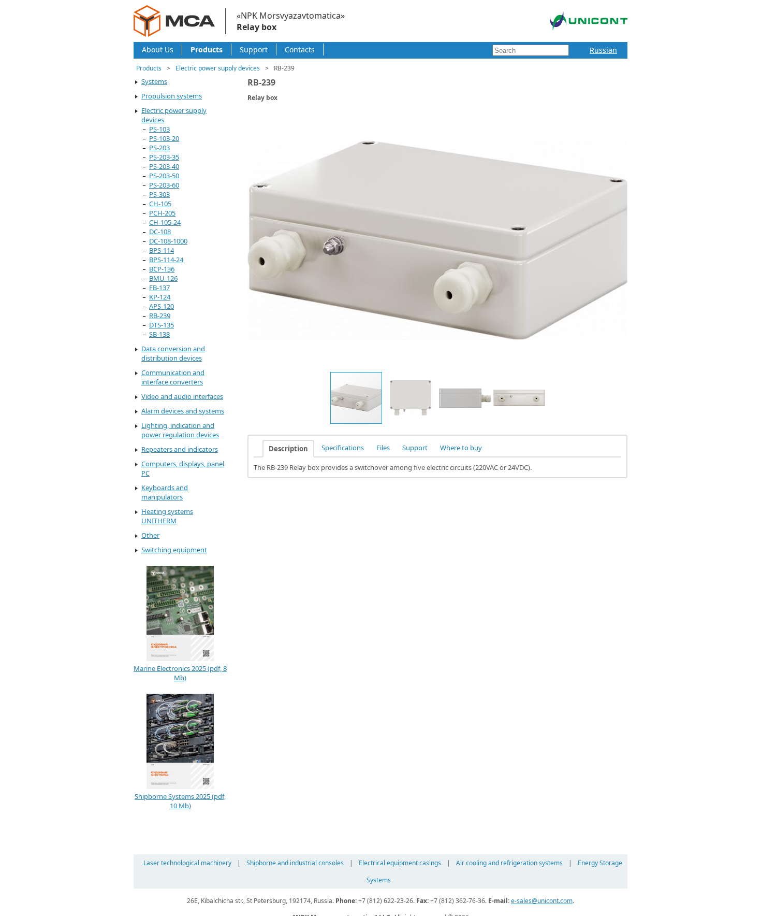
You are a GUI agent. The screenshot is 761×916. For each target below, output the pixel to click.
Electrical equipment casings (400, 862)
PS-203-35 (164, 157)
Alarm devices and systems (182, 411)
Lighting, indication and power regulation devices (180, 430)
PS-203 (159, 147)
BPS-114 (161, 250)
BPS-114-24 (166, 259)
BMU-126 (163, 278)
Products (207, 49)
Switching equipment (174, 549)
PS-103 (159, 129)
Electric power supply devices (217, 68)
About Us (157, 49)
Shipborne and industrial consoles (295, 862)
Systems (154, 81)
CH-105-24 (165, 222)
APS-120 (161, 306)
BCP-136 (161, 269)
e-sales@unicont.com (542, 900)
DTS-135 (161, 325)
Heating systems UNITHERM (167, 516)
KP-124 (159, 297)
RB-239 (159, 315)
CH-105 (160, 203)
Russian (603, 50)
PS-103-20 (164, 138)
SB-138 (159, 334)
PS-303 (159, 194)
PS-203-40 (164, 166)
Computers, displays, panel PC (182, 468)
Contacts (300, 49)
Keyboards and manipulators (164, 492)
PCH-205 (162, 213)
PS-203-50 (164, 175)
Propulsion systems (171, 96)
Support (254, 49)
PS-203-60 (164, 185)
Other (150, 535)
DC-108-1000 (168, 241)
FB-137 (159, 287)
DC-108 (160, 231)
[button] (618, 119)
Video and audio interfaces (182, 396)
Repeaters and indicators (179, 449)
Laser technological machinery (187, 862)
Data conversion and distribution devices (173, 353)
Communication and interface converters (172, 377)
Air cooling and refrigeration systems (509, 862)
